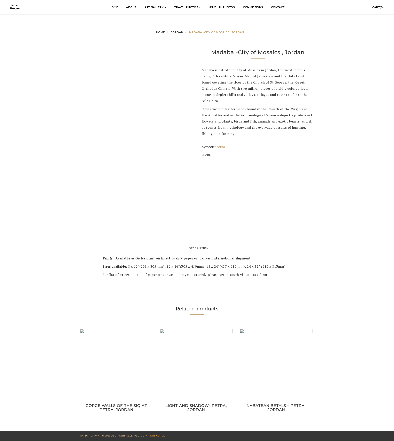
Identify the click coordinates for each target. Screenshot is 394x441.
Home (114, 7)
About (131, 7)
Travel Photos (186, 7)
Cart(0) (378, 7)
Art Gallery (154, 7)
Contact (278, 7)
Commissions (253, 7)
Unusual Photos (222, 7)
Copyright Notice (153, 435)
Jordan (177, 32)
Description (198, 248)
